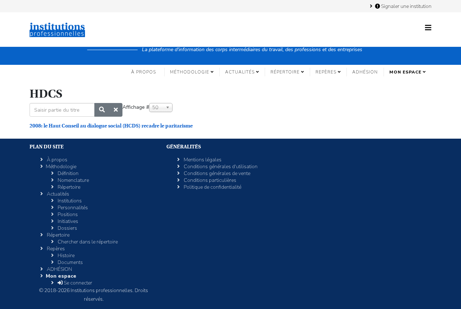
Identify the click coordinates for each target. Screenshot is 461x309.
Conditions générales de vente (216, 173)
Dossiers (67, 228)
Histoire (66, 255)
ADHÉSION (365, 72)
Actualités (240, 72)
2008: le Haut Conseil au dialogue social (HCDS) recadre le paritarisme (111, 126)
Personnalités (72, 207)
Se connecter (77, 282)
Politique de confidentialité (212, 187)
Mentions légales (202, 159)
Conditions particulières (209, 180)
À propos (143, 72)
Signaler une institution (405, 6)
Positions (67, 214)
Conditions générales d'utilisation (220, 166)
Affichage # (135, 107)
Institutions (69, 200)
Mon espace (405, 72)
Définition (68, 173)
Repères (325, 72)
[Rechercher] (101, 110)
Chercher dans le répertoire (87, 241)
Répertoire (285, 72)
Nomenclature (73, 180)
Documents (70, 262)
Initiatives (67, 221)
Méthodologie (189, 72)
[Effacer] (115, 110)
